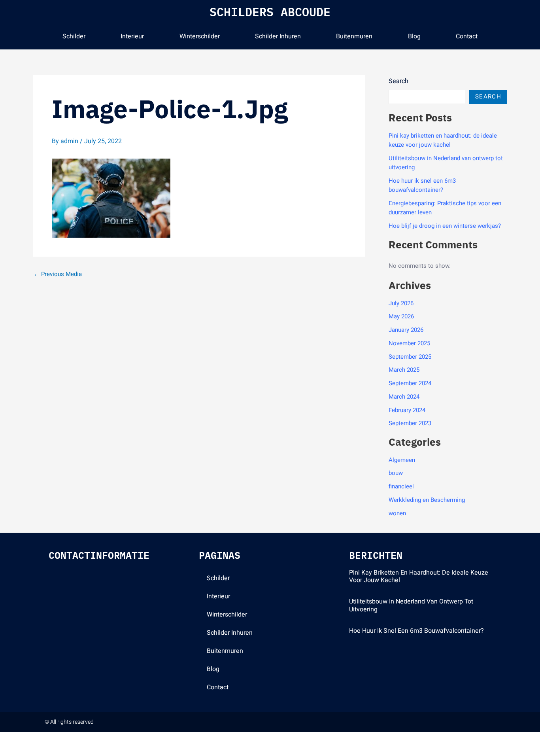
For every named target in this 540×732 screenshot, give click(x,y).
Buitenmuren (354, 36)
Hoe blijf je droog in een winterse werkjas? (445, 225)
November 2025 (409, 343)
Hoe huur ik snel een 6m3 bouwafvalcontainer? (422, 185)
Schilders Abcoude (270, 11)
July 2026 (401, 303)
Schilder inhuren (278, 36)
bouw (396, 473)
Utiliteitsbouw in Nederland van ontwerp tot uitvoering (411, 605)
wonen (397, 513)
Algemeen (402, 460)
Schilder (73, 36)
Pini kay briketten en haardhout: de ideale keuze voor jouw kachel (443, 140)
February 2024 (407, 410)
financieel (401, 486)
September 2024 (410, 383)
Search (398, 81)
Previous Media (58, 274)
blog (414, 36)
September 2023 (410, 423)
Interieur (132, 36)
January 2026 (406, 329)
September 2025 (410, 356)
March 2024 (404, 396)
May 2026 (401, 316)
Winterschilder (199, 36)
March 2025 (404, 369)
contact (467, 36)
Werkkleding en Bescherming (427, 500)
